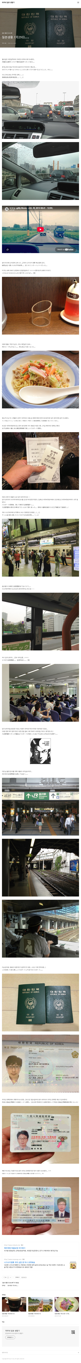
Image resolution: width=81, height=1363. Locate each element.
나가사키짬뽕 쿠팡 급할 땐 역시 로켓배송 (19, 1262)
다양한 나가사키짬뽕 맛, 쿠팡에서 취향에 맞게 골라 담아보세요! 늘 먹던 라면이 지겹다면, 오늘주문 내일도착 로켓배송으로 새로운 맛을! (34, 1266)
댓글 (3, 1322)
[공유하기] (8, 1277)
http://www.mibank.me (12, 1245)
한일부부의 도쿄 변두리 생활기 (14, 1333)
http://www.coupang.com (12, 1259)
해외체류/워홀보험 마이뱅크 (14, 1248)
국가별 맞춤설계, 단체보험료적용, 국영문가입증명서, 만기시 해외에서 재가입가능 (31, 1250)
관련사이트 (5, 1352)
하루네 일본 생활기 (8, 2)
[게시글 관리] (10, 1277)
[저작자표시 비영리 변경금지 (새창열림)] (24, 1277)
